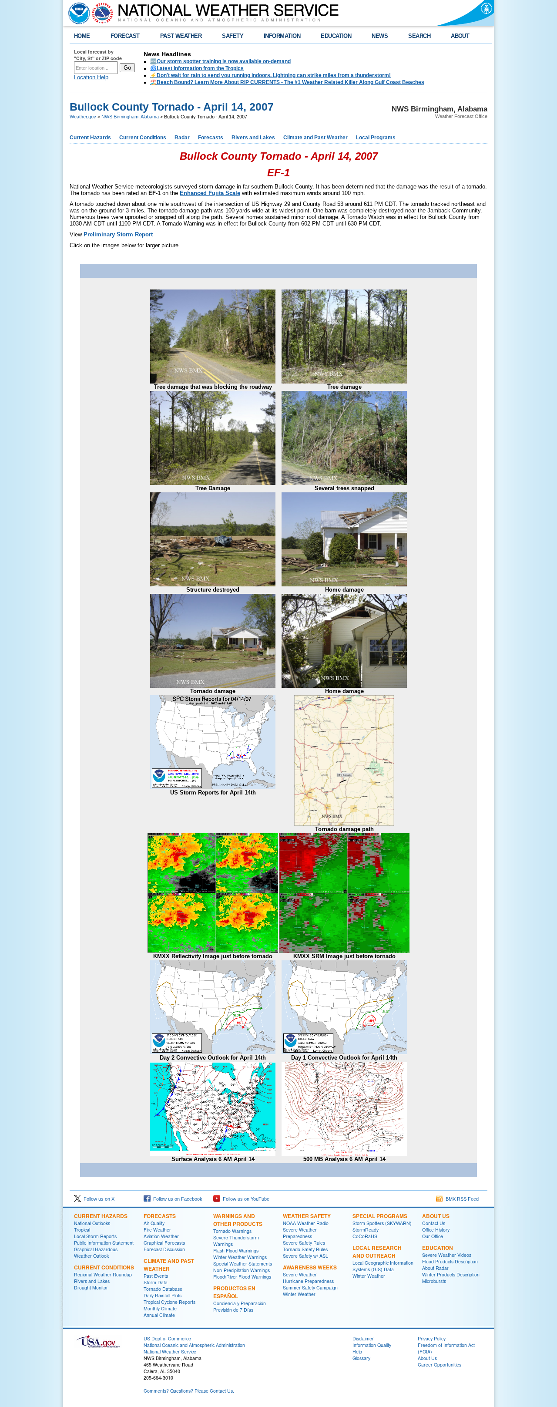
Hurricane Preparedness (308, 1281)
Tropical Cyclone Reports (169, 1302)
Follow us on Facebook (176, 1199)
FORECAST (125, 36)
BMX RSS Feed (461, 1199)
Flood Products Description (450, 1261)
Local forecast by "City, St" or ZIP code (98, 54)
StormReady (365, 1229)
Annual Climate (159, 1315)
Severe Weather (300, 1274)
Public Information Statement (104, 1242)
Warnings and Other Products (237, 1220)
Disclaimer (363, 1338)
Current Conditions (142, 138)
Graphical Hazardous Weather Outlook (95, 1252)
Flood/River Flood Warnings (242, 1276)
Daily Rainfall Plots (162, 1295)
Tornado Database (163, 1289)
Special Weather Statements (242, 1263)
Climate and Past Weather (315, 138)
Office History (436, 1229)
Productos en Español (234, 1292)
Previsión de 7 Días (233, 1309)
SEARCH (419, 36)
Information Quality (371, 1345)
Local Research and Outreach (377, 1251)
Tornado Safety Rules (305, 1249)
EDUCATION (336, 36)
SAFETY (232, 36)
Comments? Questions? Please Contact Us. (189, 1390)
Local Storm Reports (95, 1236)
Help (357, 1351)
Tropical (82, 1229)
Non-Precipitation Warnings (241, 1270)
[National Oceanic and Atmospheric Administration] (77, 13)
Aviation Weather (161, 1236)
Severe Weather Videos (446, 1255)
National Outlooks (92, 1223)
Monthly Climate (160, 1308)
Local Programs (376, 138)
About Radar (435, 1268)
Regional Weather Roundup (103, 1274)
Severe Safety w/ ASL (305, 1255)
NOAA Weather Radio (306, 1223)
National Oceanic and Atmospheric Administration (194, 1345)
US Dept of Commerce (167, 1338)
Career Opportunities (439, 1364)
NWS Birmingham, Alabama (130, 116)
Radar (182, 138)
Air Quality (154, 1223)
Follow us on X (97, 1199)
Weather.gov (83, 116)
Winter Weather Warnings (240, 1257)
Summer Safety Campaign (310, 1287)
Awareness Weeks (310, 1267)
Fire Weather (157, 1229)
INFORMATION (282, 36)
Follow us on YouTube (244, 1199)
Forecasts (210, 138)
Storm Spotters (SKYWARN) (382, 1223)
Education (437, 1248)
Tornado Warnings (232, 1231)
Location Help (91, 77)
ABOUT (460, 36)
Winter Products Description (451, 1274)
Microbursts (434, 1281)
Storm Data (156, 1282)
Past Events (156, 1275)
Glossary (361, 1358)
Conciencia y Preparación (239, 1303)
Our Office (432, 1236)
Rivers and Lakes (253, 138)
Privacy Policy (432, 1338)
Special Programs (379, 1216)
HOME (82, 36)
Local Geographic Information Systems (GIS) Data (382, 1265)
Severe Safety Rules (304, 1242)
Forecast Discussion (164, 1249)
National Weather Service (170, 1351)
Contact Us (433, 1223)
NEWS (380, 36)
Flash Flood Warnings (235, 1250)
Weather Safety (307, 1216)
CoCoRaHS (364, 1236)
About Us (436, 1216)
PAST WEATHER (181, 36)
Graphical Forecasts (164, 1242)
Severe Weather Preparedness (300, 1232)
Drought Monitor (91, 1287)
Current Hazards (90, 138)
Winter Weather (299, 1294)
